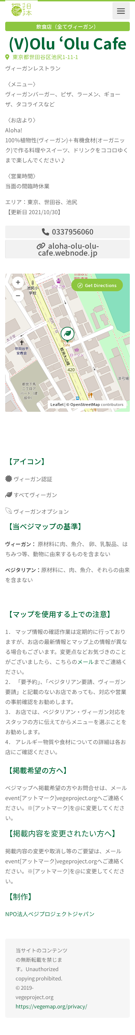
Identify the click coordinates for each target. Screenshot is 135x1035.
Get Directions (101, 285)
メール (85, 661)
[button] (18, 296)
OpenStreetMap (85, 404)
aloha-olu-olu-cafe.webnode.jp (68, 249)
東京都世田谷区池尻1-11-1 (44, 57)
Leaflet (57, 404)
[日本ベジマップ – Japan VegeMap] (21, 11)
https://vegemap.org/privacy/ (51, 1006)
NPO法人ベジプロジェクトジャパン (49, 914)
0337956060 (71, 231)
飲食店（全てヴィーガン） (67, 26)
